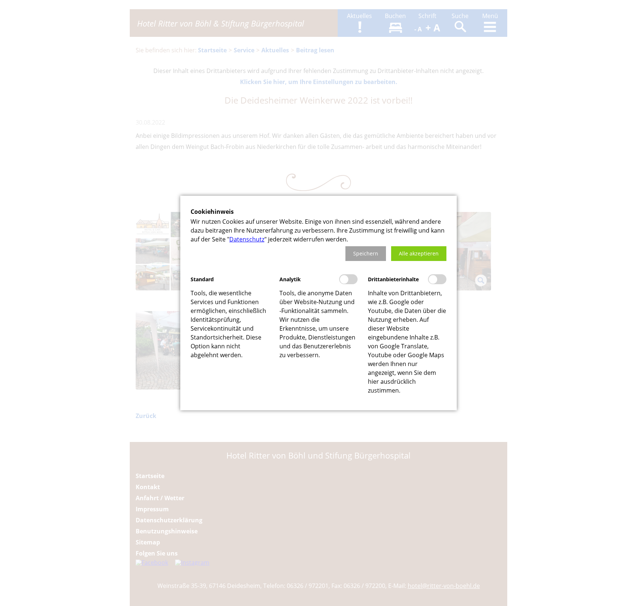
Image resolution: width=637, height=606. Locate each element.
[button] (365, 253)
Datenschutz (246, 239)
